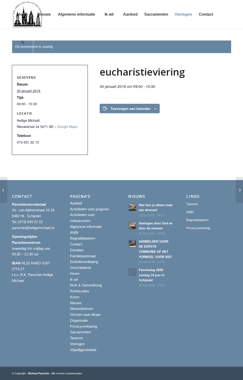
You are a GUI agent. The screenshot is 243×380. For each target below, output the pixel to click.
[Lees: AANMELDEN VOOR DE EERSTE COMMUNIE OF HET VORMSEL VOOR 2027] (132, 244)
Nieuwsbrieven (81, 309)
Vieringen (77, 344)
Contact (76, 244)
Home (74, 273)
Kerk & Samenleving (86, 285)
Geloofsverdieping (84, 262)
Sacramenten (80, 332)
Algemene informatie (86, 227)
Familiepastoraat (83, 256)
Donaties (77, 250)
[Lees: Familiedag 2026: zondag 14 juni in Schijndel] (132, 272)
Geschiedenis (80, 268)
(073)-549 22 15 (30, 222)
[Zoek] (22, 43)
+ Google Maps (65, 126)
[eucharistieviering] (3, 190)
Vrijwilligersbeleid (83, 350)
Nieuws (76, 303)
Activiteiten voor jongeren (89, 209)
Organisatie (79, 320)
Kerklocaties (79, 291)
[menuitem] (22, 14)
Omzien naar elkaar (85, 314)
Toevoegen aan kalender (130, 108)
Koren (74, 297)
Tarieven (76, 338)
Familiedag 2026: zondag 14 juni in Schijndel (151, 275)
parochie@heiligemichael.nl (33, 228)
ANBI (74, 233)
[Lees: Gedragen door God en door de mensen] (132, 225)
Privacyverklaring (83, 326)
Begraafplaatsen (82, 238)
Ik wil (74, 279)
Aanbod (76, 203)
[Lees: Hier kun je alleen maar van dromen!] (132, 207)
